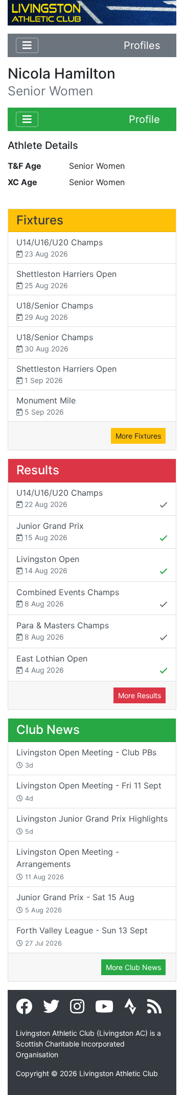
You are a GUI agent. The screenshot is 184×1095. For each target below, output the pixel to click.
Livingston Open (47, 564)
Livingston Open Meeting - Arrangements (67, 864)
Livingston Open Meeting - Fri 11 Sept (89, 791)
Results (37, 470)
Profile (144, 119)
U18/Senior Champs (54, 310)
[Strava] (130, 1009)
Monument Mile (46, 405)
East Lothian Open (51, 663)
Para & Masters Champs (62, 630)
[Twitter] (51, 1009)
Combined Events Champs (67, 597)
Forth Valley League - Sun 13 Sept (82, 936)
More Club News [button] (133, 967)
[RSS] (154, 1009)
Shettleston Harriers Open (66, 279)
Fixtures (39, 220)
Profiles (142, 45)
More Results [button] (139, 695)
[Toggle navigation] (27, 45)
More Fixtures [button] (138, 435)
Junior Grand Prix (50, 531)
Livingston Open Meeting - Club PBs (86, 758)
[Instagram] (77, 1009)
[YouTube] (104, 1009)
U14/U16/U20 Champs (59, 247)
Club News (48, 729)
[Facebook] (24, 1009)
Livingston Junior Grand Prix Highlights (92, 824)
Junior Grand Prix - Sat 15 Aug (75, 903)
